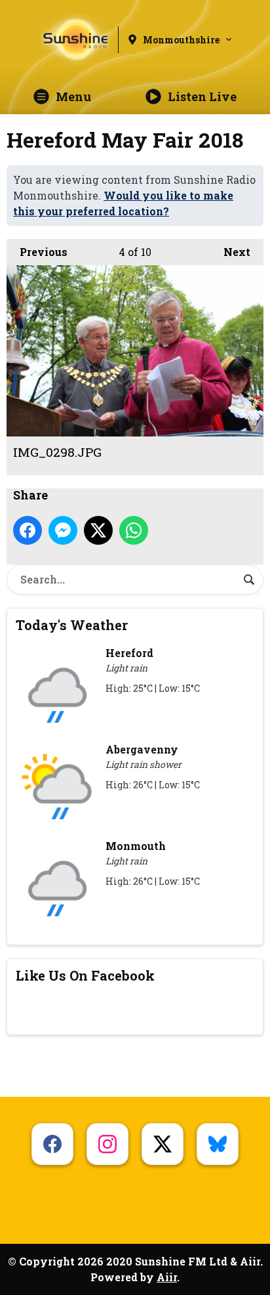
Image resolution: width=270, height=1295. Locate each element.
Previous (37, 252)
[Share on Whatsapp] (133, 530)
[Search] (249, 579)
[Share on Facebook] (27, 530)
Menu (73, 96)
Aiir (167, 1277)
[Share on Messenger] (62, 530)
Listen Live (202, 96)
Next (230, 252)
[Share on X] (98, 530)
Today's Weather (72, 624)
